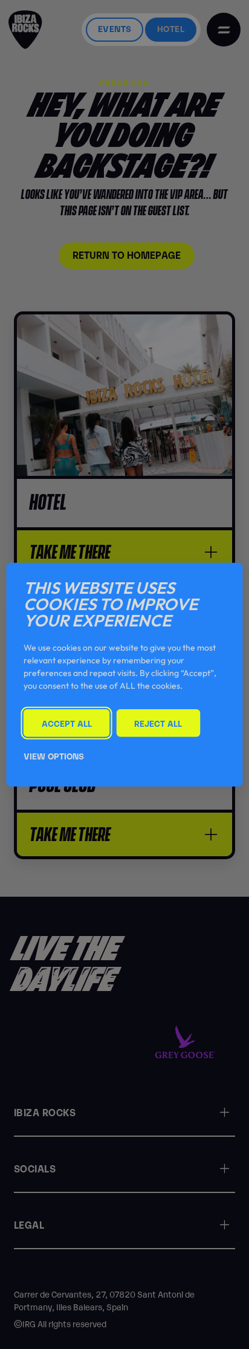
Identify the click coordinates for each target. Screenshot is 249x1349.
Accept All (67, 722)
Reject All (158, 722)
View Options (54, 755)
